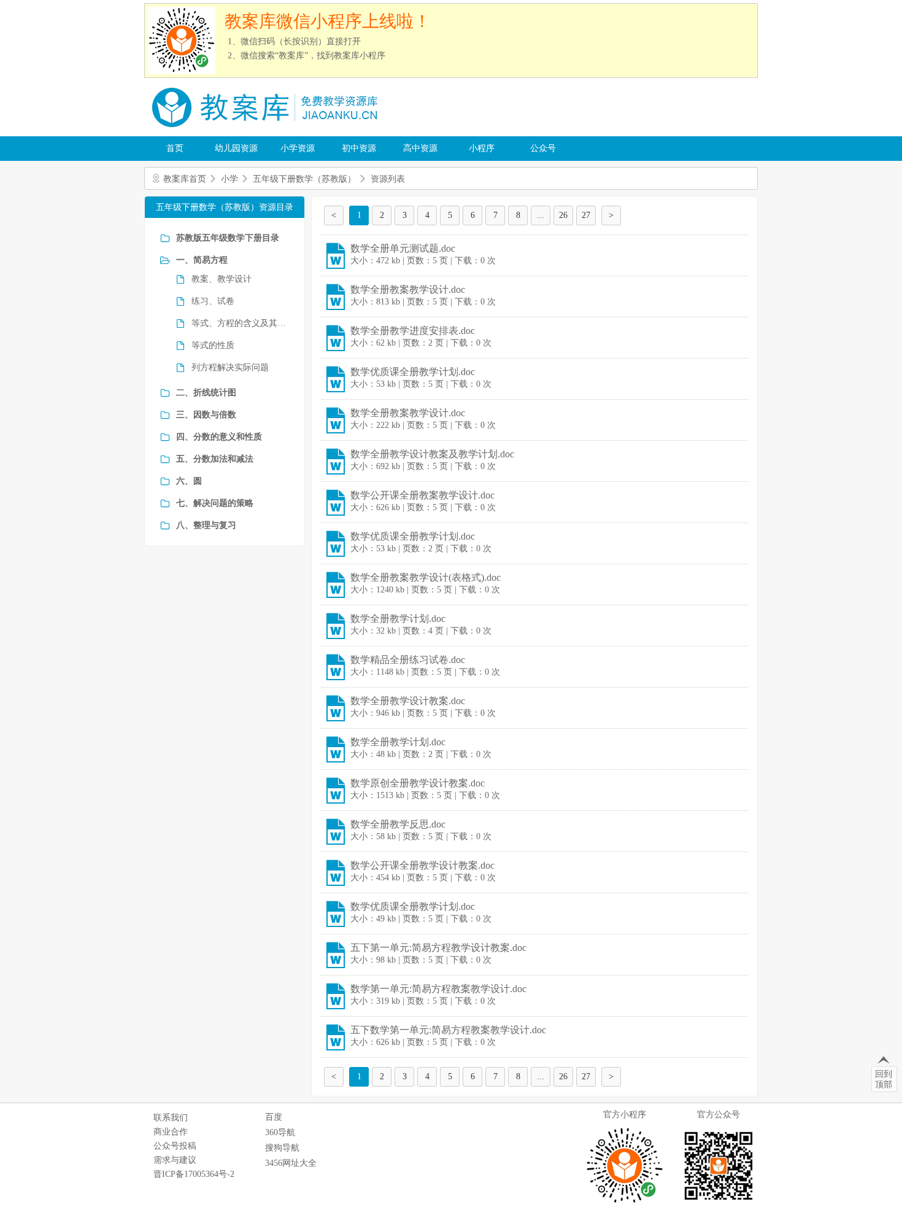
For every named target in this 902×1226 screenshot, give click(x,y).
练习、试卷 (212, 301)
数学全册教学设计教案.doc (407, 701)
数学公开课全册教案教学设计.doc (422, 495)
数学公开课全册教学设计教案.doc (422, 865)
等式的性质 (212, 345)
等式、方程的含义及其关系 (240, 323)
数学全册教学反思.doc (397, 824)
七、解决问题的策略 (214, 503)
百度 (273, 1117)
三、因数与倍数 (206, 414)
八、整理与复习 (206, 525)
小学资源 (297, 148)
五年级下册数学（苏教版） (304, 179)
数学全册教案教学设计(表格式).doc (425, 577)
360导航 (280, 1132)
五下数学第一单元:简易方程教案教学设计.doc (448, 1030)
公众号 (543, 148)
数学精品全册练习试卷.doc (407, 659)
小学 (229, 179)
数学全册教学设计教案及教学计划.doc (432, 454)
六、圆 (189, 481)
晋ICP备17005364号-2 (193, 1174)
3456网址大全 (291, 1163)
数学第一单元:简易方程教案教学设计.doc (438, 989)
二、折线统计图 (206, 392)
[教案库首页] (267, 131)
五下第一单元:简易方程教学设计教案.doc (438, 947)
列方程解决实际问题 (230, 367)
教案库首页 (184, 179)
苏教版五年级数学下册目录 (227, 237)
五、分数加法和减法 (214, 459)
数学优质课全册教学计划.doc (412, 372)
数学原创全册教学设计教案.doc (417, 783)
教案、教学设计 (221, 279)
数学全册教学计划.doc (397, 618)
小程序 (482, 148)
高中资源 (420, 148)
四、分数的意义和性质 (219, 436)
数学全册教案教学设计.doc (407, 289)
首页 (174, 148)
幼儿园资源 (236, 148)
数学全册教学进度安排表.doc (412, 330)
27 (586, 215)
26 (563, 215)
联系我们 (170, 1117)
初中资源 (359, 148)
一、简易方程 (202, 260)
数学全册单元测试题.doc (402, 248)
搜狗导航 (282, 1147)
